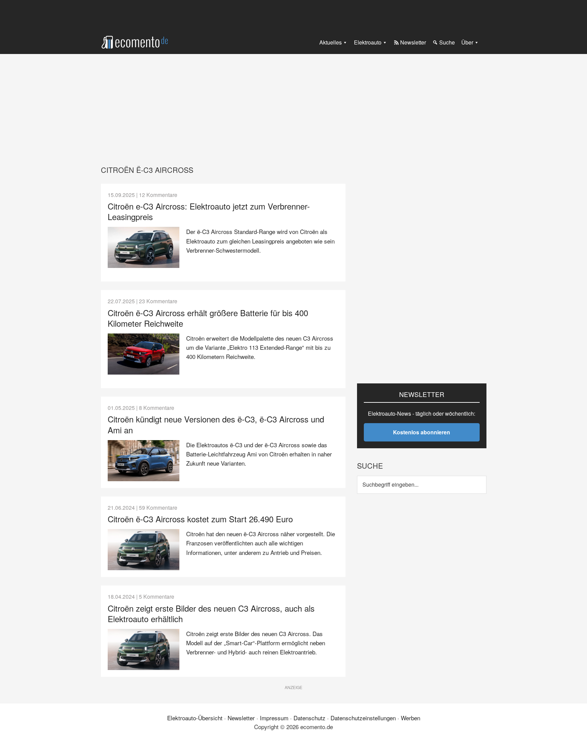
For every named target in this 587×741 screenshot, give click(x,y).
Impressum (274, 717)
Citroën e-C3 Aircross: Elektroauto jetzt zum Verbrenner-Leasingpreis (209, 211)
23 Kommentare (158, 301)
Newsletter (241, 717)
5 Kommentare (156, 596)
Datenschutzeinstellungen (363, 717)
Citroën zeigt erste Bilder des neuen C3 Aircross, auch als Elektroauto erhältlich (211, 613)
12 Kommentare (158, 194)
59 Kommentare (158, 507)
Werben (410, 717)
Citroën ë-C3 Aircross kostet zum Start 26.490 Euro (200, 519)
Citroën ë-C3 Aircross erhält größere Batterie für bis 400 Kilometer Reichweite (208, 318)
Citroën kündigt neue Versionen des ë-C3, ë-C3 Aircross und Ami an (216, 424)
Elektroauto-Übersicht (195, 717)
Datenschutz (309, 717)
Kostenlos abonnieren (421, 432)
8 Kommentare (156, 407)
